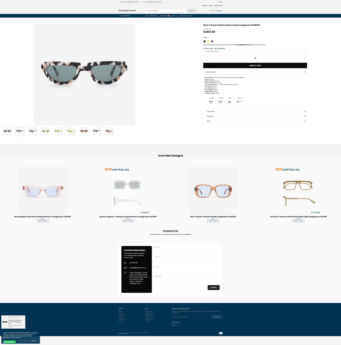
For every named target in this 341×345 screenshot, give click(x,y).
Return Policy (149, 315)
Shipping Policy (149, 313)
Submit (214, 288)
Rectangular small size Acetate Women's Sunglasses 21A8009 (42, 217)
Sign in (211, 5)
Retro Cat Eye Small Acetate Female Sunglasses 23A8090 (231, 25)
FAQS (120, 322)
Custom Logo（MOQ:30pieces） (214, 49)
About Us (121, 317)
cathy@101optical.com (154, 2)
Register (204, 5)
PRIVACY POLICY (24, 340)
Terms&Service (149, 317)
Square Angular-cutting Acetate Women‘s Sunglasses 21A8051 (128, 217)
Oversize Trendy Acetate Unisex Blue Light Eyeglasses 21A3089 (298, 217)
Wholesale (148, 319)
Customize (122, 315)
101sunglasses (127, 10)
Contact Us (122, 319)
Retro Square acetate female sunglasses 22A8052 (213, 217)
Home (120, 311)
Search (191, 10)
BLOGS (147, 322)
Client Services (218, 5)
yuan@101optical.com (132, 2)
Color (205, 37)
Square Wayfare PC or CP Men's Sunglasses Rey (15, 321)
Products (121, 313)
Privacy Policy (149, 311)
